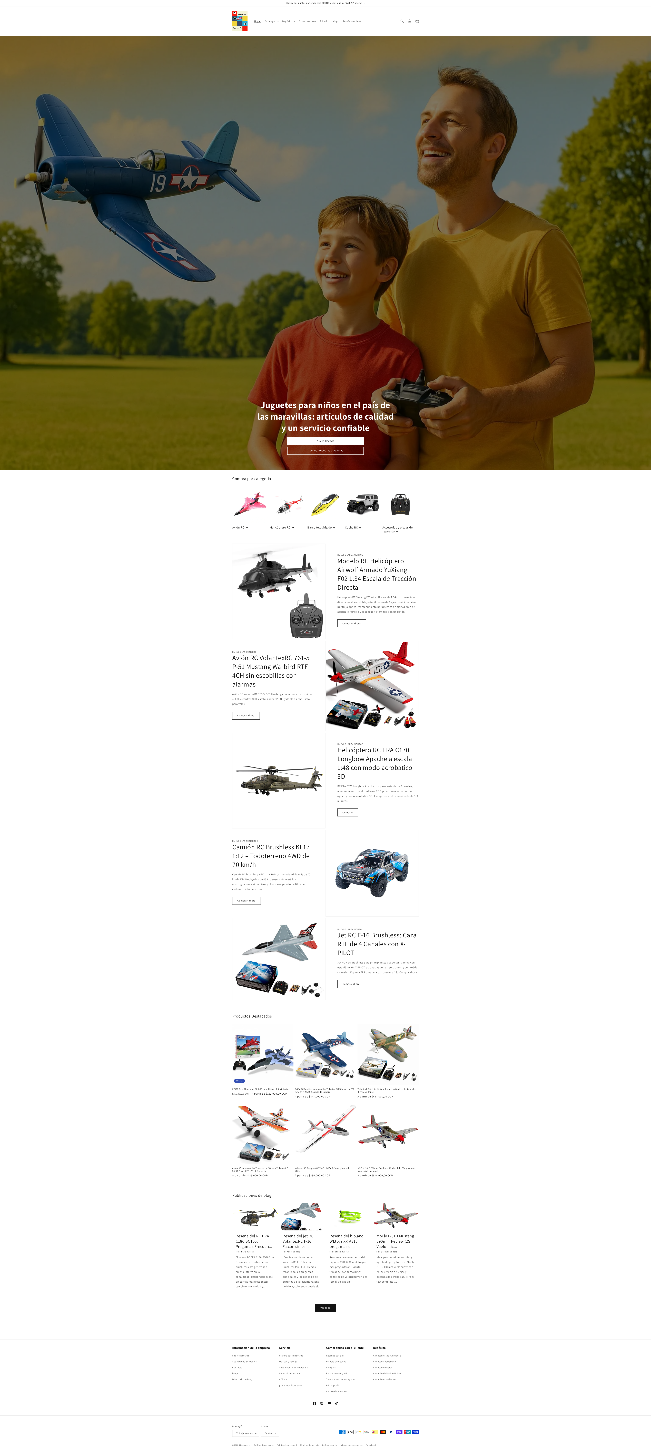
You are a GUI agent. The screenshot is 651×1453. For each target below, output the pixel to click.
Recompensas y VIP (336, 1373)
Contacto (237, 1367)
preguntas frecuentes (291, 1385)
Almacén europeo (383, 1367)
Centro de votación (336, 1391)
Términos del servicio (309, 1445)
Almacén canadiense (384, 1379)
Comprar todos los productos (325, 450)
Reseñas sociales (335, 1355)
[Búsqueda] (402, 21)
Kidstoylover (244, 1445)
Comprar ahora (351, 623)
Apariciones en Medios (244, 1361)
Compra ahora (246, 715)
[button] (271, 21)
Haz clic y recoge (288, 1361)
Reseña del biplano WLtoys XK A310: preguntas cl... (347, 1241)
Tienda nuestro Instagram (340, 1379)
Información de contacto (352, 1445)
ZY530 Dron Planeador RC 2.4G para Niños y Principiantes (260, 1089)
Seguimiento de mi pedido (293, 1367)
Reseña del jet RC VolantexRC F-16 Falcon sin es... (298, 1241)
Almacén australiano (384, 1361)
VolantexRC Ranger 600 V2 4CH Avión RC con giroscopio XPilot (322, 1169)
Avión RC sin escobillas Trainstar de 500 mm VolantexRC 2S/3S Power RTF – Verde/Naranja (260, 1169)
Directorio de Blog (242, 1379)
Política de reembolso (264, 1445)
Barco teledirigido (319, 527)
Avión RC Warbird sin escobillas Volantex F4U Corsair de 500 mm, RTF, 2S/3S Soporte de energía (324, 1090)
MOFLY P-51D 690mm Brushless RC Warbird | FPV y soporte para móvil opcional (386, 1169)
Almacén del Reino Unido (387, 1373)
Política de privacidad (287, 1445)
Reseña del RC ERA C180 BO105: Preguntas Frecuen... (254, 1241)
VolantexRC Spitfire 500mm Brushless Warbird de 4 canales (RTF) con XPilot (387, 1090)
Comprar (347, 812)
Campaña (331, 1367)
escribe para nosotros (291, 1355)
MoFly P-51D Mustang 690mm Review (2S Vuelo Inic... (395, 1241)
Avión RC (238, 527)
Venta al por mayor (289, 1373)
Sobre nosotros (240, 1355)
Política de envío (329, 1445)
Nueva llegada (325, 440)
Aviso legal (371, 1445)
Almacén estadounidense (387, 1355)
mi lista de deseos (336, 1361)
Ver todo (325, 1307)
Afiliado (283, 1379)
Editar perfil (332, 1385)
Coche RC (351, 527)
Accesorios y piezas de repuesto (397, 529)
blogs (235, 1373)
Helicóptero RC (280, 527)
